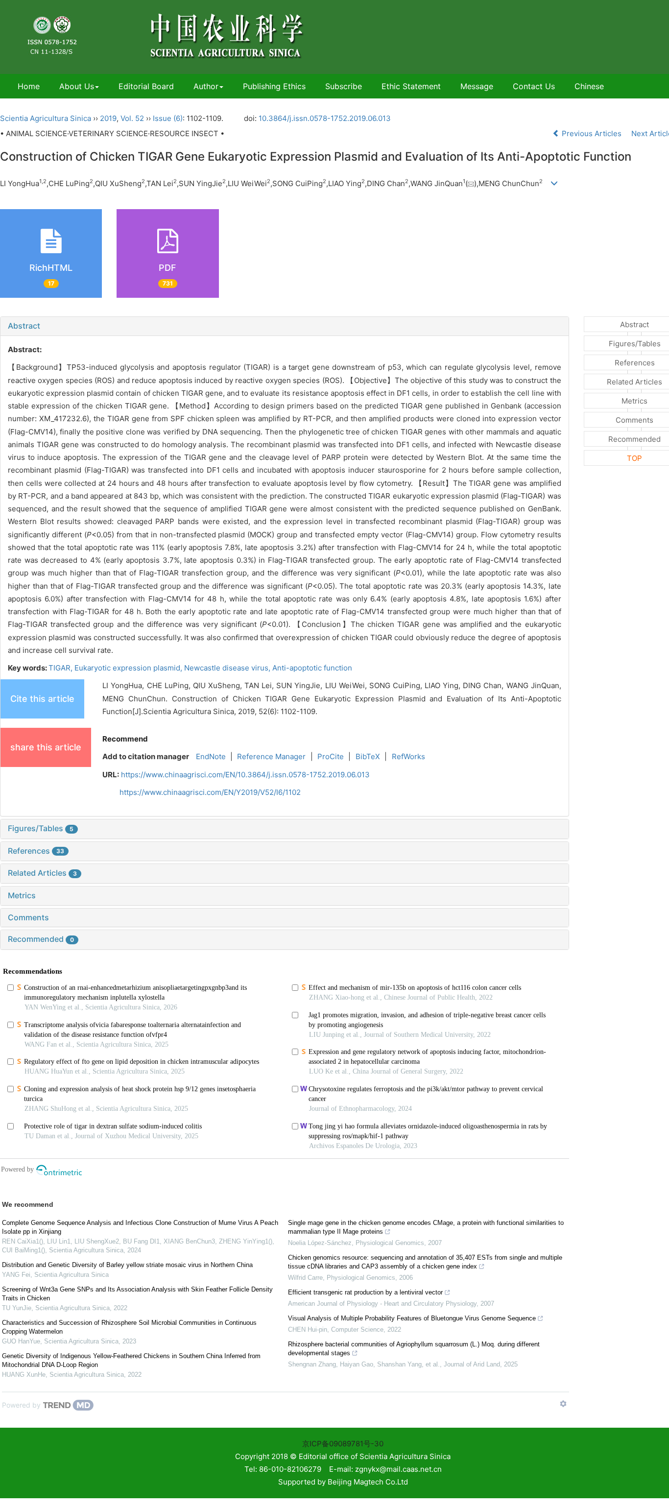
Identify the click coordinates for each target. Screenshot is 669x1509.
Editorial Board (146, 86)
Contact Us (534, 86)
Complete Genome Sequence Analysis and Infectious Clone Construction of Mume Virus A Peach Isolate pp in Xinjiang (140, 1227)
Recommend (125, 738)
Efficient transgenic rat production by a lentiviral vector (365, 1292)
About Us (76, 86)
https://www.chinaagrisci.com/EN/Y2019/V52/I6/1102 (210, 792)
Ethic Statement (411, 86)
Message (476, 86)
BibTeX (368, 756)
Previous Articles (591, 133)
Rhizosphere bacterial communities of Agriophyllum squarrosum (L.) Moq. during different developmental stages (414, 1349)
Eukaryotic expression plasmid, (129, 667)
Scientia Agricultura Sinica (45, 118)
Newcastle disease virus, (228, 667)
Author (205, 86)
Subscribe (343, 86)
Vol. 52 (132, 118)
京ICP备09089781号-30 (342, 1443)
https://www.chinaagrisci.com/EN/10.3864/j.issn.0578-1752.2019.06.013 (245, 774)
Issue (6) (168, 118)
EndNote (211, 756)
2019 (108, 118)
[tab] (284, 326)
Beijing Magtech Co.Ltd (368, 1481)
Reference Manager (271, 756)
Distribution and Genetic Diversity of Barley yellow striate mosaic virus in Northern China (127, 1265)
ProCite (330, 756)
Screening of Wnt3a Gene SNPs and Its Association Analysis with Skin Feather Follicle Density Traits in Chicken (137, 1294)
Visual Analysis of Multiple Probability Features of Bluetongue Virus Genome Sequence (412, 1318)
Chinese (589, 86)
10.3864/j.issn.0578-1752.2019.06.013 (325, 118)
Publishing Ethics (274, 86)
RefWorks (408, 756)
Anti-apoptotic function (312, 667)
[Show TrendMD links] (563, 1404)
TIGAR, (61, 667)
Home (29, 86)
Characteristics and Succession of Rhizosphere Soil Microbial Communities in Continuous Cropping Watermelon (129, 1327)
